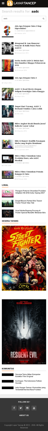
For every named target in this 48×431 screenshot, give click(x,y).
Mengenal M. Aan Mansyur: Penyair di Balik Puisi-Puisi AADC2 (27, 45)
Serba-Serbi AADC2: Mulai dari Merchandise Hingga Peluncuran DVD (30, 62)
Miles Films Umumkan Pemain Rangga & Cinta (29, 172)
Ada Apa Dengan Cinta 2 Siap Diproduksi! (28, 27)
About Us (24, 415)
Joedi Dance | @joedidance (26, 31)
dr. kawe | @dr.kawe (23, 50)
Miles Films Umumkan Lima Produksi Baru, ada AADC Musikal (28, 158)
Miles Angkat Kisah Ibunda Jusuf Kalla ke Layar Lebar (30, 124)
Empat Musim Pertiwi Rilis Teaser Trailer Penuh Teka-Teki (28, 202)
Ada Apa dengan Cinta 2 (26, 78)
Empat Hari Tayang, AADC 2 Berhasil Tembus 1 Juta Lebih (28, 107)
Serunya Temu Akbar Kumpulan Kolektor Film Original (27, 375)
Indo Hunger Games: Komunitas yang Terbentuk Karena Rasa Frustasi (30, 389)
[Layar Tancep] (21, 6)
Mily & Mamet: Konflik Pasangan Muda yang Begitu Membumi (30, 142)
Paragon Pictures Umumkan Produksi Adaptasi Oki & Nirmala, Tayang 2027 (30, 192)
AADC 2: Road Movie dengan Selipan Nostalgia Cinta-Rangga (29, 90)
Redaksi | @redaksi (23, 163)
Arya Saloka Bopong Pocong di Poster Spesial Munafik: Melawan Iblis (30, 212)
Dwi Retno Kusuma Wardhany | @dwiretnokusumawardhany (25, 146)
